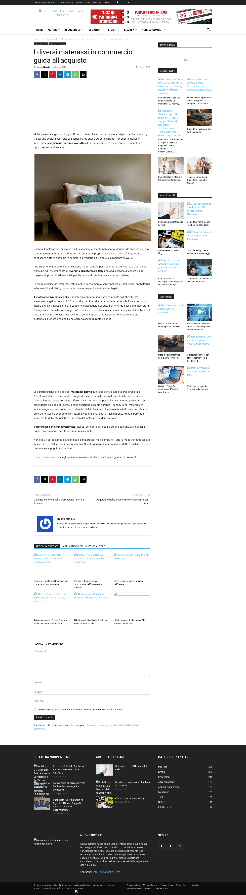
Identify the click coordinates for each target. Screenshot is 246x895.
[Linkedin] (60, 74)
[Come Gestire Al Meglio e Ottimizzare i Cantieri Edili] (171, 165)
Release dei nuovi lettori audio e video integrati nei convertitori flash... (199, 326)
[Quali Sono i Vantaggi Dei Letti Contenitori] (200, 117)
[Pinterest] (52, 74)
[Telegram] (67, 74)
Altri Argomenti (152, 29)
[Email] (83, 74)
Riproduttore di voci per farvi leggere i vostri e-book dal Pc (198, 358)
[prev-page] (36, 630)
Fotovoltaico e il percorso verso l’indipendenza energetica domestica (199, 100)
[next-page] (41, 630)
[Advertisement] (92, 107)
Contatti (79, 2)
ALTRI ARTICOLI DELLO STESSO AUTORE (83, 546)
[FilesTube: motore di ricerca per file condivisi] (171, 312)
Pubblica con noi (93, 2)
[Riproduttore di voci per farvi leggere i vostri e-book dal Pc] (200, 343)
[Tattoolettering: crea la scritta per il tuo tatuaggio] (200, 239)
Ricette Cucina (161, 888)
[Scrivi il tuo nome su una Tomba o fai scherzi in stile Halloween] (200, 210)
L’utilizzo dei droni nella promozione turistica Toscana (59, 501)
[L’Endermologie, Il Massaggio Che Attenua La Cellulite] (132, 604)
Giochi (112, 29)
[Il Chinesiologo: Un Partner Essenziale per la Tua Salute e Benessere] (52, 604)
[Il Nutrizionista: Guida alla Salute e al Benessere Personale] (92, 604)
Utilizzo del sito (150, 884)
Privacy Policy (166, 884)
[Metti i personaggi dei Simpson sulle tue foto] (200, 374)
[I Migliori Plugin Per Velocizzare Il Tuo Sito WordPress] (171, 374)
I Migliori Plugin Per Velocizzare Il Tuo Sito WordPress (168, 389)
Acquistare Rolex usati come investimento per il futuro (123, 501)
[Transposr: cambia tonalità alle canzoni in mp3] (200, 267)
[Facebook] (117, 2)
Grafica (129, 29)
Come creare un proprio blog (130, 798)
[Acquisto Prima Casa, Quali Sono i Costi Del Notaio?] (200, 165)
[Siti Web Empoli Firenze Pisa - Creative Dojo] (76, 891)
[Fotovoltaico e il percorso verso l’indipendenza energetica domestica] (200, 86)
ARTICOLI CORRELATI (47, 546)
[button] (208, 30)
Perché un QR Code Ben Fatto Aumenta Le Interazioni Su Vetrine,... (169, 100)
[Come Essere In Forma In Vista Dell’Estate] (132, 565)
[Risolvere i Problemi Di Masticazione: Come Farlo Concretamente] (52, 565)
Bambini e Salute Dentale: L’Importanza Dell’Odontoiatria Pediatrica (88, 584)
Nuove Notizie (67, 2)
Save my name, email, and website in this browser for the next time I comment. (80, 709)
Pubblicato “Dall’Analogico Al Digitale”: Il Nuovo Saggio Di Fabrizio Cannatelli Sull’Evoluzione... (170, 145)
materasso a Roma (114, 253)
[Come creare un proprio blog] (171, 239)
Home (39, 29)
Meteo (107, 2)
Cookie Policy (182, 884)
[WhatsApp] (75, 74)
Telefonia (94, 29)
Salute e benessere (69, 39)
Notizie (52, 29)
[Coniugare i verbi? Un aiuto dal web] (171, 210)
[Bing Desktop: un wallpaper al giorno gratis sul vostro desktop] (171, 267)
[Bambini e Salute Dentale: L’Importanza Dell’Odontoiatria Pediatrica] (92, 565)
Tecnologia (72, 29)
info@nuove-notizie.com (106, 871)
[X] (128, 2)
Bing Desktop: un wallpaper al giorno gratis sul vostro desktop (170, 281)
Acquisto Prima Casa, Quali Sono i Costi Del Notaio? (197, 180)
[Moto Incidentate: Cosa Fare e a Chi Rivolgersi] (171, 343)
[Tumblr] (123, 2)
